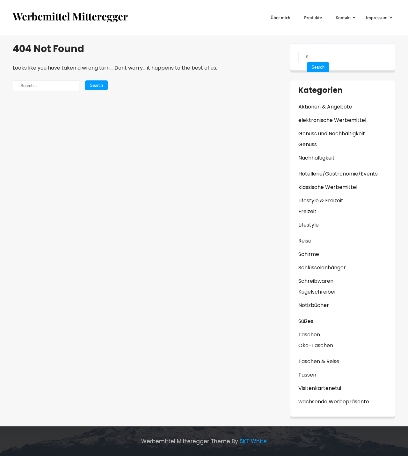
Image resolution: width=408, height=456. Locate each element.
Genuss (307, 144)
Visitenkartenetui (319, 388)
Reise (304, 240)
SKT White (253, 441)
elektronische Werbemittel (332, 120)
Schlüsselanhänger (322, 267)
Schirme (308, 254)
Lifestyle (308, 224)
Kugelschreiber (317, 291)
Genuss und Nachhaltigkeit (331, 133)
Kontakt (343, 17)
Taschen (309, 334)
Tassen (307, 374)
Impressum (377, 17)
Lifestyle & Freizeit (320, 200)
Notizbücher (313, 305)
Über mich (280, 17)
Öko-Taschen (315, 345)
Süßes (305, 321)
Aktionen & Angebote (325, 106)
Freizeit (307, 211)
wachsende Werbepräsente (333, 401)
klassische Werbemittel (327, 187)
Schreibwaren (315, 281)
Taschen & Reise (318, 361)
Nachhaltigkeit (316, 157)
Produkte (313, 17)
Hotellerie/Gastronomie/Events (338, 173)
